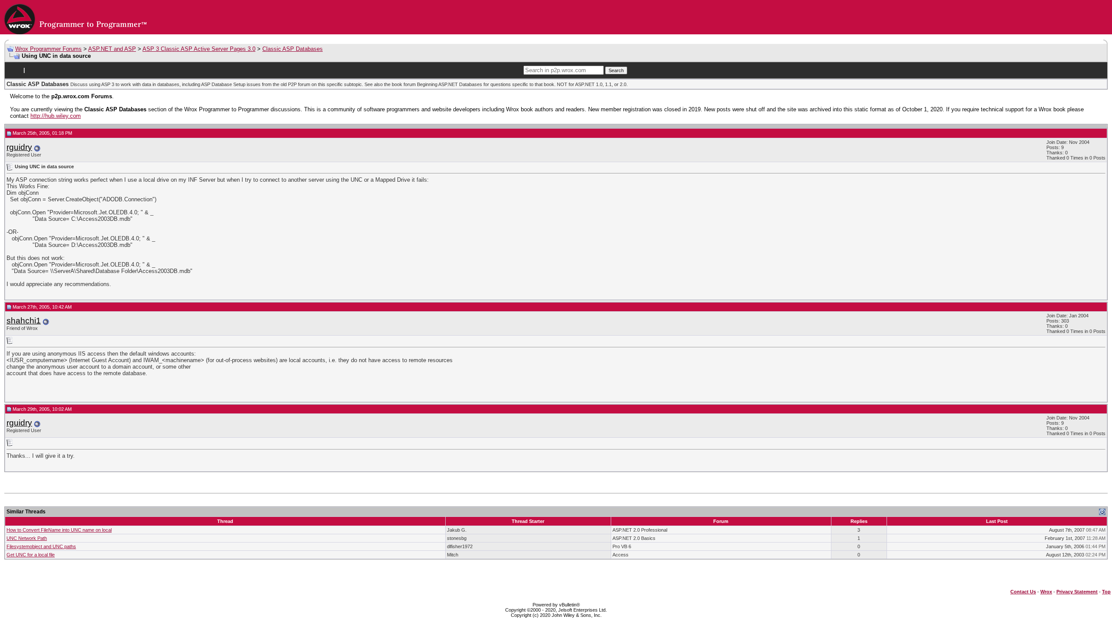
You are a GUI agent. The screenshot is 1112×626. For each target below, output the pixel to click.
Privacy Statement (1077, 591)
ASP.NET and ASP (112, 49)
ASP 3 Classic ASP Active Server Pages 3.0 (198, 49)
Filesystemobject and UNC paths (41, 546)
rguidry (19, 147)
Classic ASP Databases (292, 49)
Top (1106, 591)
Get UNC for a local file (31, 554)
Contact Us (1023, 591)
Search (616, 70)
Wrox (1046, 591)
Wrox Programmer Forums (48, 49)
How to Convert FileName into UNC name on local (59, 530)
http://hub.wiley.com (55, 116)
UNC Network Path (27, 538)
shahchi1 (24, 320)
